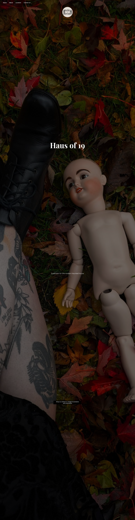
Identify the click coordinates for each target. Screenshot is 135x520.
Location (18, 2)
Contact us (27, 2)
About (11, 2)
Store (5, 2)
